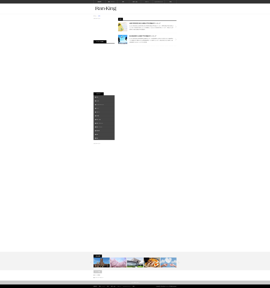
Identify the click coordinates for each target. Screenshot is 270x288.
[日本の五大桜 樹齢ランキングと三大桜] (118, 262)
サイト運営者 (97, 275)
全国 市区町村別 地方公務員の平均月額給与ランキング (144, 23)
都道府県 (99, 1)
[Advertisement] (104, 28)
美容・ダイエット (99, 123)
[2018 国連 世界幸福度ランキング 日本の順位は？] (168, 262)
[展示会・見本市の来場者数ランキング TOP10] (135, 262)
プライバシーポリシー (99, 277)
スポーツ (147, 1)
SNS (97, 97)
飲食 (170, 1)
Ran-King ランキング (165, 286)
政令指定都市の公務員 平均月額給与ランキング (142, 36)
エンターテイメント (159, 1)
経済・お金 (135, 1)
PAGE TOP (136, 282)
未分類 (97, 115)
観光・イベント (111, 1)
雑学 (123, 1)
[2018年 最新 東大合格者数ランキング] (102, 262)
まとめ (97, 100)
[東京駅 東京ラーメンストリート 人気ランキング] (152, 262)
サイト (97, 108)
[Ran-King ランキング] (106, 8)
